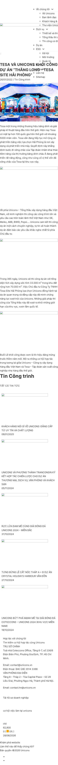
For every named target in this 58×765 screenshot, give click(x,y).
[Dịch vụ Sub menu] (47, 29)
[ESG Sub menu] (43, 49)
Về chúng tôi (43, 9)
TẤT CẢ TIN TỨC (10, 385)
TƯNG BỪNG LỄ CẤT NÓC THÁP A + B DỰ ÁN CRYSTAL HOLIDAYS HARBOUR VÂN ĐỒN (27, 574)
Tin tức (40, 65)
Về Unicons (48, 13)
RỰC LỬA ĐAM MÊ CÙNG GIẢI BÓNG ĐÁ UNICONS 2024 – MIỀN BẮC (24, 528)
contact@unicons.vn (21, 665)
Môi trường (48, 57)
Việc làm (40, 69)
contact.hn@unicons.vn (23, 687)
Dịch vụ (40, 29)
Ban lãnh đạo (49, 17)
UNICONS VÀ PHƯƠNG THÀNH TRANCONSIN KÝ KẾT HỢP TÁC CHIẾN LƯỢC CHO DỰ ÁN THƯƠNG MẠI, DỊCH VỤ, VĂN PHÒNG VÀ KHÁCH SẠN (28, 478)
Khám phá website (10, 742)
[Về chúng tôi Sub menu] (52, 9)
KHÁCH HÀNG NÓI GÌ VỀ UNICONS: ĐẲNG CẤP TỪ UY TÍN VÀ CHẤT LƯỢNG (27, 428)
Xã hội (45, 53)
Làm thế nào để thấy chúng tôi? (17, 746)
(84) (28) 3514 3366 (26, 669)
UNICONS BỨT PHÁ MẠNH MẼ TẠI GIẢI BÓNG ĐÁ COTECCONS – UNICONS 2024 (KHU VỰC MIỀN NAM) (28, 622)
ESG (38, 49)
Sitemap (40, 76)
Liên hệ (40, 72)
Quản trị (46, 61)
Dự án (39, 45)
